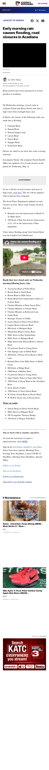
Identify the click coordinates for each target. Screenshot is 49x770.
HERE (24, 441)
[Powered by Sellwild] (42, 636)
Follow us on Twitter (12, 465)
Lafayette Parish (13, 20)
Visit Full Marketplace (38, 498)
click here (17, 192)
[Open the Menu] (4, 3)
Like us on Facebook (12, 470)
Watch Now (42, 3)
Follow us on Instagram (13, 476)
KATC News (16, 80)
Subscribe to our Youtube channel (17, 481)
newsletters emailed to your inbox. (28, 446)
